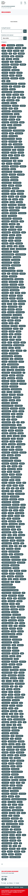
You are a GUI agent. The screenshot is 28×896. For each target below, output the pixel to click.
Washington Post (20, 752)
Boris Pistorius (5, 122)
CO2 (20, 141)
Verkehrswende (5, 733)
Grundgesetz (4, 298)
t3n (20, 843)
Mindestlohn (4, 474)
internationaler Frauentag (7, 821)
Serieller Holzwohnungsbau (7, 623)
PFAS (3, 518)
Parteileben (4, 524)
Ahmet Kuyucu (5, 61)
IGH (10, 337)
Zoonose (4, 788)
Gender (3, 273)
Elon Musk (11, 207)
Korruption (21, 411)
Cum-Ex (10, 155)
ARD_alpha (4, 53)
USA (8, 716)
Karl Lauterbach (5, 381)
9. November (17, 48)
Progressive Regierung (6, 543)
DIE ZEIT (20, 161)
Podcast (4, 535)
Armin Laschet (22, 84)
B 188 (22, 95)
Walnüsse (23, 749)
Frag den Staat (5, 249)
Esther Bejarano (15, 221)
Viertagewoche (5, 738)
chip (9, 804)
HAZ (20, 306)
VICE (3, 725)
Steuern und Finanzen (6, 667)
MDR (8, 447)
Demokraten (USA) (17, 172)
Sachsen (4, 601)
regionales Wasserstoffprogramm (8, 832)
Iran (25, 350)
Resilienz (24, 571)
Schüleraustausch (5, 612)
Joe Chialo (4, 361)
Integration (18, 348)
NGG (17, 488)
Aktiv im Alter (18, 61)
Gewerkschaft (5, 284)
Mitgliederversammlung (15, 477)
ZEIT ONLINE (5, 785)
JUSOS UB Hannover (14, 353)
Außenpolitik (15, 95)
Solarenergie (4, 628)
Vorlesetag (4, 744)
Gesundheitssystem (13, 282)
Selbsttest (4, 620)
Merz (9, 466)
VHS (24, 722)
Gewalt (21, 282)
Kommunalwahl (5, 408)
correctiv (20, 804)
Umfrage (9, 719)
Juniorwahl (22, 367)
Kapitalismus (19, 378)
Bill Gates (17, 114)
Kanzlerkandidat (11, 378)
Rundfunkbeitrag (5, 582)
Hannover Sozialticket (6, 315)
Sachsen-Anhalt (12, 601)
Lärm (3, 447)
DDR (23, 155)
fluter (18, 813)
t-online (15, 843)
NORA (22, 488)
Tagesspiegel (16, 689)
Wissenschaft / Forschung (17, 771)
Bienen (16, 108)
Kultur (8, 419)
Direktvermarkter (20, 191)
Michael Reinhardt (11, 469)
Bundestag (4, 128)
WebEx (16, 755)
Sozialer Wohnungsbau (6, 642)
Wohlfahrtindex (15, 774)
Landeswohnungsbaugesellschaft (8, 425)
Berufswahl (23, 106)
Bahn (3, 100)
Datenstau (13, 169)
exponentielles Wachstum (17, 810)
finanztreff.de (12, 813)
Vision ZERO (18, 738)
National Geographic (20, 493)
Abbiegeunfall (21, 53)
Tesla (3, 697)
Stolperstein (22, 670)
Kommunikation (14, 408)
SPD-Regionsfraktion (6, 593)
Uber (21, 716)
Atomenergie (4, 89)
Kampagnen (12, 375)
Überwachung (5, 857)
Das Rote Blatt (17, 163)
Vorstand (18, 744)
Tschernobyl (4, 714)
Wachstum (9, 747)
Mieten (3, 471)
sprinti (19, 837)
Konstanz (15, 411)
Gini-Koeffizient (13, 284)
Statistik (16, 659)
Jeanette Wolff (5, 359)
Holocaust (16, 328)
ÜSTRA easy (18, 854)
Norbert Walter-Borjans (13, 507)
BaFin (23, 97)
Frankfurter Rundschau (6, 251)
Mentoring (22, 463)
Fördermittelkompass (16, 265)
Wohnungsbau (5, 777)
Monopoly (19, 482)
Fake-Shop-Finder (16, 232)
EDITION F (23, 196)
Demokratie (4, 174)
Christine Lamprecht (6, 150)
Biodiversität (4, 116)
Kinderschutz (4, 386)
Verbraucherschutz (6, 727)
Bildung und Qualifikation (7, 114)
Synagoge (15, 681)
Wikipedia (4, 763)
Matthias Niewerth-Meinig (7, 461)
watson (3, 851)
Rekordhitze (4, 571)
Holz (21, 328)
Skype (10, 626)
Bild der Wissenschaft (17, 111)
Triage (20, 711)
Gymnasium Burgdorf (13, 306)
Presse (3, 538)
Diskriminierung (5, 194)
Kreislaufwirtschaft (6, 416)
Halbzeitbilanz (11, 309)
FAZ (18, 224)
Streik (15, 672)
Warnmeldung (5, 752)
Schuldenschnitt (5, 609)
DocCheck (13, 194)
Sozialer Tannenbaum (17, 639)
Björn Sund (4, 119)
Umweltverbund (5, 722)
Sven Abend (21, 678)
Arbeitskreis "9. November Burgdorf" (9, 84)
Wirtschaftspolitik (5, 769)
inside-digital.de (15, 818)
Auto (3, 95)
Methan (3, 469)
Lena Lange (20, 433)
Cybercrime (17, 155)
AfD (3, 59)
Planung (14, 532)
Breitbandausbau (14, 122)
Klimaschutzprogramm (6, 397)
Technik (10, 692)
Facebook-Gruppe (12, 229)
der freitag (12, 807)
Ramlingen (4, 551)
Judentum (21, 361)
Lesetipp (9, 436)
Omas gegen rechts (19, 513)
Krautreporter (19, 414)
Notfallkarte (4, 510)
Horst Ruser (4, 334)
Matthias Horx (5, 458)
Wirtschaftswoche (5, 771)
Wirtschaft (19, 766)
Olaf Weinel (11, 513)
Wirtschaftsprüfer (15, 769)
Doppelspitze (20, 194)
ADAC (24, 48)
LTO (18, 422)
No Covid (23, 504)
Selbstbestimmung (21, 617)
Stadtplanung (4, 656)
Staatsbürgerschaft (6, 653)
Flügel (15, 246)
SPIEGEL (4, 595)
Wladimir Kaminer (5, 774)
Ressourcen (4, 573)
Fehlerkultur (12, 235)
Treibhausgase (14, 711)
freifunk (23, 813)
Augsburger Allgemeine (18, 92)
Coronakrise (13, 152)
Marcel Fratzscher (5, 452)
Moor (24, 482)
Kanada (3, 378)
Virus (12, 738)
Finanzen (11, 240)
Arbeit (8, 81)
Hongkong (18, 331)
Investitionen (18, 350)
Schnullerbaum (5, 606)
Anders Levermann (6, 70)
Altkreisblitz (23, 64)
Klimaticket (4, 400)
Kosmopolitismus (5, 414)
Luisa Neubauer (12, 444)
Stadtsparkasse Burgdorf (7, 659)
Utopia (19, 722)
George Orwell (15, 273)
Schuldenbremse (21, 606)
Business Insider (19, 133)
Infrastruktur (16, 342)
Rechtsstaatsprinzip (16, 560)
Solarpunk (19, 628)
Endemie (18, 207)
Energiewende (5, 213)
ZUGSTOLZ (19, 785)
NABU (8, 488)
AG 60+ (3, 50)
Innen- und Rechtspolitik (18, 345)
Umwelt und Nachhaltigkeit (19, 719)
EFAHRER (4, 199)
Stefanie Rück (14, 661)
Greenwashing (12, 295)
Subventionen (21, 675)
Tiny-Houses (4, 705)
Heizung (11, 323)
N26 (3, 488)
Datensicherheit (5, 169)
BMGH (14, 97)
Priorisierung (18, 538)
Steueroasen (16, 667)
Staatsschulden (15, 653)
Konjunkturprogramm (6, 411)
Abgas (12, 56)
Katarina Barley (5, 383)
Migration (9, 471)
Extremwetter (12, 224)
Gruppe (3, 304)
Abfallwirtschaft (5, 56)
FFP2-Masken (5, 227)
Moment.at (4, 482)
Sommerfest (20, 631)
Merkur (3, 466)
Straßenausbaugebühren (7, 672)
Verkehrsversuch (15, 730)
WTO (3, 747)
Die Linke (4, 185)
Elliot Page (4, 207)
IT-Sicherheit (4, 339)
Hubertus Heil (17, 334)
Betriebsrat (4, 108)
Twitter (16, 714)
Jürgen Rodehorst (5, 372)
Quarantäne (4, 546)
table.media (4, 846)
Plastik (20, 532)
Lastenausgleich (22, 427)
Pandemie (4, 521)
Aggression (16, 59)
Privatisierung (5, 540)
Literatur (13, 438)
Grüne (15, 304)
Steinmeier (4, 664)
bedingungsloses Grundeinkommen (19, 799)
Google (23, 293)
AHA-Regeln (16, 50)
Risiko (3, 576)
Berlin (17, 100)
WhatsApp (13, 760)
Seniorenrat (21, 620)
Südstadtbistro (5, 686)
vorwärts (23, 848)
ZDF (23, 782)
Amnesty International (6, 67)
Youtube (12, 782)
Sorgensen (19, 634)
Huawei (11, 334)
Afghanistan (9, 59)
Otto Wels (17, 516)
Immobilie (18, 339)
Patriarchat (22, 524)
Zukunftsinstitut (5, 793)
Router (10, 579)
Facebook (4, 229)
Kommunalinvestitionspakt (7, 405)
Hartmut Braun (15, 317)
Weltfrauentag (17, 758)
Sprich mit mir (15, 650)
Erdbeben (4, 216)
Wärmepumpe (14, 780)
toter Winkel (4, 848)
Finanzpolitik (17, 240)
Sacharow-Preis (22, 598)
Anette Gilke (4, 72)
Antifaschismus (5, 78)
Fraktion (12, 249)
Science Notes (15, 612)
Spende (3, 648)
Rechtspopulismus (6, 560)
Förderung (4, 268)
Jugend (3, 364)
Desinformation (5, 177)
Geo (9, 273)
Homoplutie (12, 331)
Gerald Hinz (4, 276)
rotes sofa (12, 835)
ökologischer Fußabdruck (15, 857)
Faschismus (4, 235)
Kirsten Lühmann (5, 389)
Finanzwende (4, 243)
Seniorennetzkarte (12, 620)
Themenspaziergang (19, 697)
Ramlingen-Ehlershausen (14, 551)
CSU (10, 144)
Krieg (13, 416)
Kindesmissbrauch (13, 386)
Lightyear (23, 436)
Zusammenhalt (14, 793)
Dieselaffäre (11, 185)
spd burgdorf (4, 837)
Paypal (3, 527)
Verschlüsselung (5, 736)
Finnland (11, 243)
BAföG (3, 97)
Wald (17, 749)
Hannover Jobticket (20, 312)
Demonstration (12, 174)
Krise (3, 419)
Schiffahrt (12, 604)
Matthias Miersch (14, 458)
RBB (20, 546)
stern (19, 840)
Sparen (14, 645)
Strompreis (21, 672)
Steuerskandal (5, 670)
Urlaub (3, 45)
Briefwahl (22, 122)
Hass (21, 317)
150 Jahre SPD (20, 45)
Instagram (11, 348)
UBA (3, 716)
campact (4, 804)
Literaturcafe (20, 438)
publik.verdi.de (17, 829)
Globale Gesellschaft (14, 290)
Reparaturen (17, 571)
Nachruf (3, 493)
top (19, 846)
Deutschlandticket (17, 183)
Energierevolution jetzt (14, 210)
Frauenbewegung (17, 257)
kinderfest (21, 821)
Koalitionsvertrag (5, 403)
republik (19, 832)
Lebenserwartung (19, 430)
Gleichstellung (5, 290)
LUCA (22, 422)
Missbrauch (19, 474)
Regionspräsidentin (15, 565)
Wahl (3, 749)
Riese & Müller (19, 573)
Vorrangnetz (11, 744)
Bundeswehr (4, 133)
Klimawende (12, 400)
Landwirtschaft (5, 427)
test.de (15, 846)
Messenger (14, 466)
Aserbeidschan (17, 86)
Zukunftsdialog (5, 791)
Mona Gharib (11, 482)
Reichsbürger (15, 568)
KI (23, 372)
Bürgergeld (4, 141)
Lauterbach (11, 430)
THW (12, 686)
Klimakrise (9, 392)
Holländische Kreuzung (6, 328)
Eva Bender (4, 224)
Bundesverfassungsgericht (19, 130)
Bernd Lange (13, 103)
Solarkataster (12, 628)
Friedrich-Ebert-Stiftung (6, 262)
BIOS (9, 97)
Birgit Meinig (12, 116)
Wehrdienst (23, 755)
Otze (23, 516)
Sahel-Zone (19, 601)
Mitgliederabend (5, 477)
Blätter (18, 119)
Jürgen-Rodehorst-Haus (16, 372)
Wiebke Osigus (20, 760)
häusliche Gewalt (5, 818)
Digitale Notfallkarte (6, 188)
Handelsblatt (19, 309)
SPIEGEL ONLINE (12, 595)
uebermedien (12, 848)
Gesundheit (4, 282)
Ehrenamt (12, 202)
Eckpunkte (15, 199)
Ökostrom (4, 854)
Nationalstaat (4, 499)
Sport (9, 648)
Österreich (11, 854)
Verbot (19, 725)
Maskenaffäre (10, 455)
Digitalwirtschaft (5, 191)
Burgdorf (11, 133)
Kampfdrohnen (20, 375)
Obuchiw (15, 510)
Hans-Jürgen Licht (5, 317)
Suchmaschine (5, 678)
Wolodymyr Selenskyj (19, 777)
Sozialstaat (16, 642)
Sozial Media (4, 637)
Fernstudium (18, 238)
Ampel (15, 67)
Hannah (3, 312)
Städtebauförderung (12, 675)
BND (19, 97)
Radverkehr (17, 549)
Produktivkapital (20, 540)
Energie (23, 207)
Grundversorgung (22, 301)
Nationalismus (5, 496)
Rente (11, 571)
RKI (24, 546)
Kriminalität (19, 416)
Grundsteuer (13, 301)
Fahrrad (19, 229)
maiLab (21, 824)
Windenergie (18, 763)
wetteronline (17, 851)
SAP (12, 582)
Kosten (13, 414)
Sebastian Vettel (5, 617)
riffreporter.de (4, 835)
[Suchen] (25, 31)
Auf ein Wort (12, 89)
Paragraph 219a (12, 521)
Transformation (5, 711)
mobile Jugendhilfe (15, 826)
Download (4, 196)
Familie (23, 232)
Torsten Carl (19, 705)
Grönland (9, 304)
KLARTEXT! (4, 375)
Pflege (19, 529)
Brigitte (3, 125)
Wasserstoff (10, 755)
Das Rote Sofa (5, 166)
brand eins (20, 802)
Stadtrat (18, 656)
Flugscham (10, 246)
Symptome (9, 681)
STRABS (9, 598)
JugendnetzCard (5, 367)
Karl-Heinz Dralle (21, 381)
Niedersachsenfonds (6, 504)
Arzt (10, 86)
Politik (9, 535)
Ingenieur (23, 342)
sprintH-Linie (12, 837)
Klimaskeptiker (16, 397)
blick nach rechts (11, 802)
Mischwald (12, 474)
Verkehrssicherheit (6, 730)
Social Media (21, 626)
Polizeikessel (21, 535)
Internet (12, 350)
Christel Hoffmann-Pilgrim (7, 147)
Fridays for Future (5, 260)
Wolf (11, 777)
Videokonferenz (19, 736)
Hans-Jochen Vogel (17, 315)
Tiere (21, 703)
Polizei (15, 535)
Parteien (19, 521)
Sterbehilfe (19, 664)
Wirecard (13, 766)
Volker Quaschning (12, 741)
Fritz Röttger (16, 262)
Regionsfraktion (5, 565)
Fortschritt (21, 246)
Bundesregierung (17, 125)
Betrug (10, 108)
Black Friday (11, 119)
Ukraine (3, 719)
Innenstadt (4, 348)
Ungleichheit (13, 722)
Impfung (4, 342)
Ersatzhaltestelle (5, 221)
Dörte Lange (11, 196)
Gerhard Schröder (13, 276)
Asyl (23, 86)
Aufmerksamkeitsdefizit (7, 92)
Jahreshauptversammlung (7, 356)
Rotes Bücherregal (19, 576)
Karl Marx (13, 381)
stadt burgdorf (12, 840)
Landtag (19, 425)
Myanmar (15, 485)
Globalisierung (5, 293)
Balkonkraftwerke (10, 100)
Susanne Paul (13, 678)
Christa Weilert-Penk (18, 144)
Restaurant (12, 573)
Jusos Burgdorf (10, 370)
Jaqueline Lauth (18, 356)
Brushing (9, 125)
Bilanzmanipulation (6, 111)
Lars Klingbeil (13, 427)
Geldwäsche (19, 271)
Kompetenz (22, 408)
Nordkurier (22, 507)
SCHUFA (17, 582)
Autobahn (9, 95)
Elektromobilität (21, 205)
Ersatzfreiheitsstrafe (17, 218)
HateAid (4, 320)
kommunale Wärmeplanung (12, 824)
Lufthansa (4, 444)
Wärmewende (22, 780)
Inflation (9, 342)
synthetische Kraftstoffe (7, 843)
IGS (14, 337)
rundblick (18, 835)
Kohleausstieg (14, 403)
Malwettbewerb (19, 449)
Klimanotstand (17, 392)
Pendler (18, 527)
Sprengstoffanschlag (6, 650)
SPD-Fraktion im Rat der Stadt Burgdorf (10, 590)
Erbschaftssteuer (22, 213)
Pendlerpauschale (5, 529)
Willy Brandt (11, 763)
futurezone (4, 815)
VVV (14, 725)
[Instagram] (5, 879)
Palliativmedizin (16, 518)
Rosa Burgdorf (10, 576)
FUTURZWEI (18, 227)
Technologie (17, 692)
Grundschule (19, 298)
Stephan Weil (11, 664)
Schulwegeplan (14, 609)
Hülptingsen (4, 337)
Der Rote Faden (21, 174)
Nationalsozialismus (14, 496)
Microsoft (19, 469)
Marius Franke (15, 452)
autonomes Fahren (5, 799)
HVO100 (4, 309)
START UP (21, 595)
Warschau (12, 752)
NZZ (12, 491)
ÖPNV (23, 851)
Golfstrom (17, 293)
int (21, 818)
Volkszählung (21, 741)
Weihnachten (4, 758)
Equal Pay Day (13, 213)
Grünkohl (4, 306)
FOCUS (12, 227)
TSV (16, 686)
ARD (22, 50)
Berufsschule (15, 106)
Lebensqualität (13, 433)
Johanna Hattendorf (13, 361)
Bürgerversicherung (13, 141)
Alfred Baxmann (5, 64)
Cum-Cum (4, 155)
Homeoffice (4, 331)
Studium (4, 675)
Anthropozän (18, 75)
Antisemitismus (14, 78)
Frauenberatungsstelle (6, 257)
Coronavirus (20, 152)
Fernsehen (11, 238)
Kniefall (18, 400)
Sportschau (15, 648)
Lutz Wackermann (21, 444)
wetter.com (10, 851)
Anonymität (19, 72)
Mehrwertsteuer (5, 463)
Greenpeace (4, 295)
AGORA (9, 50)
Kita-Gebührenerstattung (16, 389)
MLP (12, 447)
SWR (15, 598)
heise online (16, 815)
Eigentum (4, 205)
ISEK (19, 337)
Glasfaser (22, 287)
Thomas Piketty (16, 700)
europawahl (18, 807)
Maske (3, 455)
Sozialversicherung (6, 645)
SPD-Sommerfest (16, 593)
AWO (15, 53)
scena (24, 835)
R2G (16, 546)
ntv (11, 829)
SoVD (15, 626)
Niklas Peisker (16, 504)
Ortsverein (10, 516)
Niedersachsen (16, 502)
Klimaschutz (20, 394)
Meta (20, 466)
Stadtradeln (12, 656)
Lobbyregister (5, 441)
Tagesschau (9, 689)
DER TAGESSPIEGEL (6, 161)
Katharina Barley (14, 383)
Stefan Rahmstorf (5, 661)
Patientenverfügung (13, 524)
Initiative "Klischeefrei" (6, 345)
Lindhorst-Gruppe (5, 438)
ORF (10, 510)
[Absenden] (25, 38)
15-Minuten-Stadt (11, 45)
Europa (21, 221)
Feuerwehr (4, 240)
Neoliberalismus (13, 499)
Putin (22, 543)
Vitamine (4, 741)
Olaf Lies (4, 513)
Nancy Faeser (10, 493)
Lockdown (12, 441)
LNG (13, 422)
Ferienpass (4, 238)
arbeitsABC (11, 796)
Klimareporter (12, 394)
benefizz (4, 802)
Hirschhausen (22, 326)
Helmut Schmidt (5, 326)
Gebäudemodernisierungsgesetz (8, 271)
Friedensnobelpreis (15, 260)
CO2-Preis (4, 144)
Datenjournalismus (14, 166)
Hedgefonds (10, 320)
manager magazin (5, 826)
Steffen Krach (22, 661)
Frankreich (16, 251)
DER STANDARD (14, 158)
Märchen (21, 485)
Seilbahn (13, 617)
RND (3, 549)
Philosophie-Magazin (6, 532)
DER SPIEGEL (5, 158)
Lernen (3, 436)
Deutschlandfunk (14, 180)
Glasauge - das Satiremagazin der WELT (10, 287)
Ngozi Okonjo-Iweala (6, 502)
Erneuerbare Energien (6, 218)
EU (9, 199)
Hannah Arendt (11, 312)
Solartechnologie (5, 631)
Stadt (22, 653)
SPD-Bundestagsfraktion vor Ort (8, 587)
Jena (11, 359)
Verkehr (20, 727)
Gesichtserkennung (19, 279)
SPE (23, 593)
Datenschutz (23, 166)
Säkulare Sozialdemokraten (7, 683)
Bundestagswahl (12, 128)
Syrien (21, 681)
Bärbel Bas (4, 136)
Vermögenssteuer (14, 733)
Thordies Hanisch (5, 703)
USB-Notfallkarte (14, 716)
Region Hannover (21, 562)
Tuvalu (11, 714)
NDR (13, 488)
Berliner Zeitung (5, 103)
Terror (23, 694)
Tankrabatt (4, 692)
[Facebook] (2, 879)
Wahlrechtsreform (10, 749)
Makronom (11, 449)
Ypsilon (18, 782)
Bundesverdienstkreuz (6, 130)
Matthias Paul (17, 461)
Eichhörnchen (19, 202)
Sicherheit (22, 623)
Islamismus (4, 353)
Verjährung (14, 727)
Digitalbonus (18, 185)
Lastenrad (4, 430)
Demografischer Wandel (6, 172)
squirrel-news (4, 840)
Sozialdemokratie (13, 637)
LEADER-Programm (6, 422)
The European (10, 697)
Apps (3, 81)
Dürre (17, 196)
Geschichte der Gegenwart (7, 279)
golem (10, 815)
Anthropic (12, 75)
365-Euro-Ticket (10, 48)
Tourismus (4, 708)
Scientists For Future (6, 615)
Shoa (16, 623)
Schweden (22, 609)
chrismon (14, 804)
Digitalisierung (15, 188)
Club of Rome (20, 150)
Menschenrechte (14, 463)
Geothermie (22, 273)
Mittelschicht (4, 480)
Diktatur (12, 191)
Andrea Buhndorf (15, 70)
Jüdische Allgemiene (20, 370)
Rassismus (4, 554)
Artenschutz (4, 86)
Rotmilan (4, 579)
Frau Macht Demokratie (20, 254)
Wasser (3, 755)
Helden (16, 323)
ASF (10, 53)
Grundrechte (12, 298)
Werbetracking (5, 760)
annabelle (4, 796)
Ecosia (21, 199)
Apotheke (22, 78)
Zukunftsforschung (14, 791)
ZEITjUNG (12, 785)
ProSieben (13, 540)
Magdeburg (18, 447)
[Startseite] (2, 864)
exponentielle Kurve (6, 810)
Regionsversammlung (6, 568)
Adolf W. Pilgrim (19, 56)
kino (3, 824)
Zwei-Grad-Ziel (22, 793)
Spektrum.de (20, 645)
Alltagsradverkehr (14, 64)
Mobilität (11, 480)
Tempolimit (17, 694)
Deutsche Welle (5, 180)
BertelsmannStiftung (6, 106)
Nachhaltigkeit (18, 491)
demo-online (4, 807)
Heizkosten (4, 323)
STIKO (3, 598)
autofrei (17, 796)
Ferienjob (18, 235)
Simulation (4, 626)
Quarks (11, 546)
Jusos (3, 370)
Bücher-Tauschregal (13, 136)
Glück (12, 293)
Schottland (13, 606)
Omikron (4, 516)
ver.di (18, 848)
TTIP (21, 686)
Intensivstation (5, 350)
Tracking (11, 708)
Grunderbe (20, 295)
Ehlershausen (5, 202)
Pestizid (13, 529)
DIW (3, 163)
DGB (15, 161)
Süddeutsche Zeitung (20, 683)
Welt (11, 758)
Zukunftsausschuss (17, 788)
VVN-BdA (9, 725)
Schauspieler (4, 604)
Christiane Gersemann (19, 147)
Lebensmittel (4, 433)
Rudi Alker (16, 579)
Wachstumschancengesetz (19, 747)
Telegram (4, 694)
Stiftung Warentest (14, 670)
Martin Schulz (23, 452)
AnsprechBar (4, 75)
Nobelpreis (4, 507)
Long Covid (19, 441)
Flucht (3, 246)
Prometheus (16, 543)
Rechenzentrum (5, 557)
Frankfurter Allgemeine (21, 249)
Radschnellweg (10, 549)
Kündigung (14, 419)
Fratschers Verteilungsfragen (7, 254)
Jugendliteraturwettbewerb (13, 364)
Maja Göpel (4, 449)
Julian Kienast (14, 367)
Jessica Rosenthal (18, 359)
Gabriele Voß (11, 268)
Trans (16, 708)
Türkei (21, 714)
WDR (23, 744)
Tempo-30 (10, 694)
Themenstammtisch (6, 700)
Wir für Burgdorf (5, 766)
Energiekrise (4, 210)
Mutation (9, 485)
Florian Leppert (19, 243)
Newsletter (21, 499)
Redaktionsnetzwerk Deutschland (8, 562)
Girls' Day (21, 284)
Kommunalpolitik (18, 405)
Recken (24, 560)
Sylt (3, 681)
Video (12, 736)
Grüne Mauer (21, 304)
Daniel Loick (9, 163)
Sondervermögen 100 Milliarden (8, 634)
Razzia (11, 554)
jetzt (15, 821)
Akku (12, 61)
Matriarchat (18, 455)
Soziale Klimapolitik (6, 639)
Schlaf (18, 604)
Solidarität (13, 631)
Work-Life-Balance (5, 780)
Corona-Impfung (5, 152)
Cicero (14, 150)
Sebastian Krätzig (16, 615)
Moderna (17, 480)
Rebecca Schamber (18, 554)
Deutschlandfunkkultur (6, 183)
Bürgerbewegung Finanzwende (8, 139)
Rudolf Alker (23, 579)
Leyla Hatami (16, 436)
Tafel (3, 689)
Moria (3, 485)
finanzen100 (4, 813)
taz (10, 846)
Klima (3, 392)
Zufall (9, 788)
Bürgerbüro (19, 139)
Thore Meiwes (14, 703)
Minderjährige (16, 471)
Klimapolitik (4, 394)
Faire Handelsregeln (6, 232)
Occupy (21, 510)
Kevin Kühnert (23, 383)
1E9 (3, 48)
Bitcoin (19, 116)
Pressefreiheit (10, 538)
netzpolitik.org (5, 829)
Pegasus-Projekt (11, 527)
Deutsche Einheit (14, 177)
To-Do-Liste (12, 705)
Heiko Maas (17, 320)
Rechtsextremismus (15, 557)
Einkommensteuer (12, 205)
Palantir (8, 518)
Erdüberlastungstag (12, 216)
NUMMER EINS (5, 491)
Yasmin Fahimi (5, 782)
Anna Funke (12, 72)
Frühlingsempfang (5, 265)
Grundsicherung (5, 301)
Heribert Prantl (14, 326)
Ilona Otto (12, 339)
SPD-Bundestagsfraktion (7, 584)
